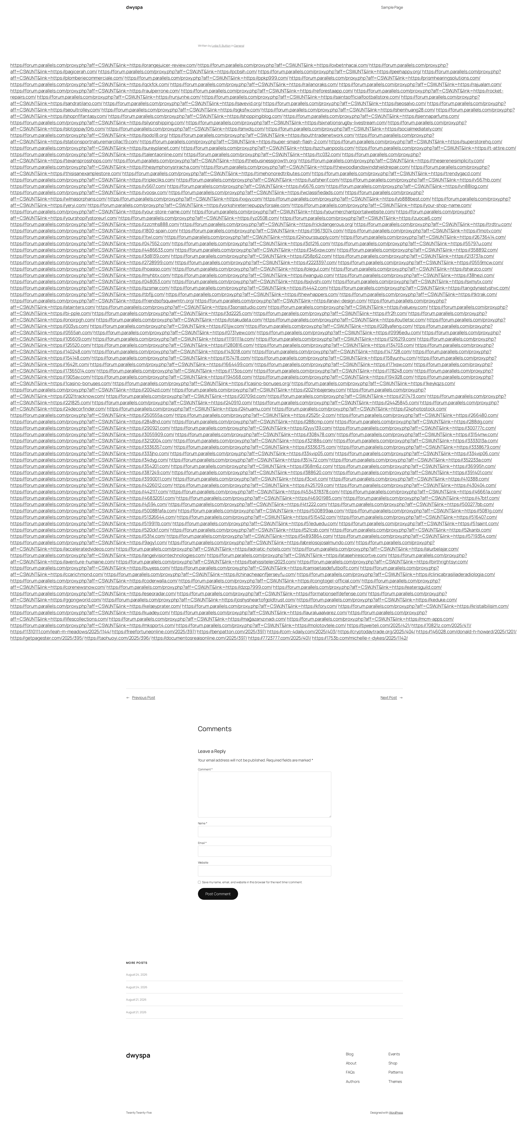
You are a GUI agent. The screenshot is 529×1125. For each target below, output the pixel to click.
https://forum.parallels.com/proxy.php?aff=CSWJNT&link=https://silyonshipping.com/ (97, 122)
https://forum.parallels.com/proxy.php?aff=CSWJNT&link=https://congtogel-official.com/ (270, 581)
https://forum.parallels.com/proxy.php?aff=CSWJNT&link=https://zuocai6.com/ (361, 218)
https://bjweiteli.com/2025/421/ (379, 625)
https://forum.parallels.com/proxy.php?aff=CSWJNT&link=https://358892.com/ (417, 250)
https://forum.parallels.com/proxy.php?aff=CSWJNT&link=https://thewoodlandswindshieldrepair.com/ (305, 167)
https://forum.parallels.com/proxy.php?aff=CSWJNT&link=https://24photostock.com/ (359, 409)
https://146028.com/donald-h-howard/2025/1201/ (466, 631)
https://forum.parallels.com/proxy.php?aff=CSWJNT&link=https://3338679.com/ (419, 447)
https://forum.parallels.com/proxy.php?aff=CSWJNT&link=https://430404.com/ (415, 485)
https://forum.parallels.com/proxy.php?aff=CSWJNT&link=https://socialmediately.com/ (354, 129)
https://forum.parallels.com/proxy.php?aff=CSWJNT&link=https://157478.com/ (171, 358)
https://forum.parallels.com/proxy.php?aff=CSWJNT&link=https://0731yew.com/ (174, 332)
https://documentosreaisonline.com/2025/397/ (199, 638)
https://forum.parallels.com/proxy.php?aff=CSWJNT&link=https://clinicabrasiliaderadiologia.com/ (396, 574)
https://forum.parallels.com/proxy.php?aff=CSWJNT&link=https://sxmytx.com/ (413, 281)
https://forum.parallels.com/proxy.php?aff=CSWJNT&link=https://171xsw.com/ (334, 364)
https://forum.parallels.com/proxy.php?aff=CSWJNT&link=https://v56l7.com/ (88, 186)
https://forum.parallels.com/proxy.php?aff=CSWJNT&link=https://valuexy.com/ (348, 307)
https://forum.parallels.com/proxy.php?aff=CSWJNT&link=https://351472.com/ (249, 460)
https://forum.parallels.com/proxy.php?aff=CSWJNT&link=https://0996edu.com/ (339, 332)
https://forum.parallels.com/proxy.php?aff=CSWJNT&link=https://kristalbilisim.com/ (423, 606)
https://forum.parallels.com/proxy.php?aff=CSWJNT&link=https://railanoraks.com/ (254, 84)
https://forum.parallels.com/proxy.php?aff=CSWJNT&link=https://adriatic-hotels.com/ (204, 549)
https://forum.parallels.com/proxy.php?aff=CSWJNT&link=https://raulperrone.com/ (95, 91)
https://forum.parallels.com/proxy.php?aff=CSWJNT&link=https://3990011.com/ (91, 479)
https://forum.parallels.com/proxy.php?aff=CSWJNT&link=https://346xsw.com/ (255, 250)
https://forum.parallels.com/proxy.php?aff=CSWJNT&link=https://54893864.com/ (250, 536)
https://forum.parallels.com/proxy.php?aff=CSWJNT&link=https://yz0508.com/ (198, 218)
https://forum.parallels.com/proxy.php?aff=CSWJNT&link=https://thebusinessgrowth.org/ (206, 160)
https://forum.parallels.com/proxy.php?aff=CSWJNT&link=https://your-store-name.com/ (100, 212)
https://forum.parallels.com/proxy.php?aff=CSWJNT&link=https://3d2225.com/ (172, 313)
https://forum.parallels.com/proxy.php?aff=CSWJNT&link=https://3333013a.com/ (416, 440)
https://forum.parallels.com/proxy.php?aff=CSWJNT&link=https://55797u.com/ (411, 243)
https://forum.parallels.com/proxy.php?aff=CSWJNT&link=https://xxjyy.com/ (185, 199)
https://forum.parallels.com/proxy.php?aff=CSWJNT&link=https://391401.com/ (413, 472)
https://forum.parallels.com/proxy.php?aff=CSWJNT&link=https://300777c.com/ (414, 428)
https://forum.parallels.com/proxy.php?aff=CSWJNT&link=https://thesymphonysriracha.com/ (105, 167)
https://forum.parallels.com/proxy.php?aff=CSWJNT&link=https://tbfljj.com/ (87, 294)
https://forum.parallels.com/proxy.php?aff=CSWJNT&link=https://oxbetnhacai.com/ (283, 65)
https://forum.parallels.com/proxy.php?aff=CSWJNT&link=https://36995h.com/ (415, 466)
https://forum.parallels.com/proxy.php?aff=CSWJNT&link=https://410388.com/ (409, 479)
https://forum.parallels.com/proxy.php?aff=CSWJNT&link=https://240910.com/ (172, 402)
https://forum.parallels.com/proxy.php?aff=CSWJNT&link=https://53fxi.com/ (88, 536)
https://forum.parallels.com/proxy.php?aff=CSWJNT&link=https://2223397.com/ (256, 262)
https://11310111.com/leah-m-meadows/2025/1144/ (60, 631)
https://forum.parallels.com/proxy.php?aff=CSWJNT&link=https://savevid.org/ (182, 103)
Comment (205, 769)
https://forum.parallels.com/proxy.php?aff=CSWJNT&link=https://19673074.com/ (261, 231)
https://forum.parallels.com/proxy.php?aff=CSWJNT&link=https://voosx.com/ (89, 192)
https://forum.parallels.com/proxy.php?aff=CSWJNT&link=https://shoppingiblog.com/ (195, 116)
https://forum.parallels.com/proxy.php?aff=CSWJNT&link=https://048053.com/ (91, 281)
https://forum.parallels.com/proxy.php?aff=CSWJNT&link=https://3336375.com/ (255, 447)
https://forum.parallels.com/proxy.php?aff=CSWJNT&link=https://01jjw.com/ (167, 326)
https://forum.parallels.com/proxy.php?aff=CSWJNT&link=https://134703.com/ (334, 345)
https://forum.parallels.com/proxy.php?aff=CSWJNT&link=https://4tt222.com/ (248, 504)
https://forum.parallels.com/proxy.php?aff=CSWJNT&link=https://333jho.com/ (89, 453)
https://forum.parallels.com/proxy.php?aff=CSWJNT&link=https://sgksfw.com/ (181, 110)
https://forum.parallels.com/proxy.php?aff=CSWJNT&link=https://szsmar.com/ (90, 288)
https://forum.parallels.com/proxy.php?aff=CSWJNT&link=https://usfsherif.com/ (258, 180)
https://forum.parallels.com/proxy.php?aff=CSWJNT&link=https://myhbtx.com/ (90, 275)
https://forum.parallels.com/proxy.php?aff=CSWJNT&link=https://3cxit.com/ (251, 479)
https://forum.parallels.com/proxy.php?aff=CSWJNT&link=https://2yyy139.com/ (252, 428)
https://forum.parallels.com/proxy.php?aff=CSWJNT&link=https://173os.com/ (175, 371)
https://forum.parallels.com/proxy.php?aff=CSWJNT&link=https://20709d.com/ (186, 396)
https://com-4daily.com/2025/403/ (302, 631)
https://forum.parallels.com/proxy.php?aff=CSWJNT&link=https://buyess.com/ (90, 568)
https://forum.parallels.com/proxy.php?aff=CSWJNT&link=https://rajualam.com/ (420, 84)
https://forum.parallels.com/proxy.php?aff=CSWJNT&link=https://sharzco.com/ (412, 269)
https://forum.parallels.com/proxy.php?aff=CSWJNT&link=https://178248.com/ (334, 371)
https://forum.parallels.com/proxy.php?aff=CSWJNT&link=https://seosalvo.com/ (344, 103)
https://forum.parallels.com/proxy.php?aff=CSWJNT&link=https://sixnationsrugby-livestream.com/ (286, 122)
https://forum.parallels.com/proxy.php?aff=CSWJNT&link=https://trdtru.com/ (433, 224)
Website (203, 862)
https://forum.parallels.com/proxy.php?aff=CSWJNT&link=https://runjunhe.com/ (119, 97)
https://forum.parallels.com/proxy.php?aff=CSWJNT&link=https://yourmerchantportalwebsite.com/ (294, 212)
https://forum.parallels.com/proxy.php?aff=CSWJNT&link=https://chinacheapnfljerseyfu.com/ (200, 574)
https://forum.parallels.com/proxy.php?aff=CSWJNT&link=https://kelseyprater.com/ (95, 606)
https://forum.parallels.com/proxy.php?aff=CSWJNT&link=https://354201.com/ (90, 466)
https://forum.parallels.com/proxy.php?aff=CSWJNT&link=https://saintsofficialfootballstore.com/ (301, 97)
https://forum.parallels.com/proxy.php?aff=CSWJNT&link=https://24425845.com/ (336, 402)
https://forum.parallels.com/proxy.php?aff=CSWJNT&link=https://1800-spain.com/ (94, 231)
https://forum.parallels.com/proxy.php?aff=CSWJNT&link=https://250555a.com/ (92, 415)
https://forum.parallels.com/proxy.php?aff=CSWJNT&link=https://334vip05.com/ (252, 453)
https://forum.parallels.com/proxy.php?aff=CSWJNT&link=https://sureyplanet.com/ (95, 148)
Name (202, 823)
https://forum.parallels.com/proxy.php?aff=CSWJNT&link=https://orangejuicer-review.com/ (103, 65)
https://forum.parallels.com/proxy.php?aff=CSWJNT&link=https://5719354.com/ (415, 536)
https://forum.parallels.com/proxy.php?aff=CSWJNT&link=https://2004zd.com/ (90, 390)
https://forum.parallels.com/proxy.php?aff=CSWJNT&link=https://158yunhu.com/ (334, 358)
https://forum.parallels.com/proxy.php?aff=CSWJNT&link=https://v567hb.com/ (421, 180)
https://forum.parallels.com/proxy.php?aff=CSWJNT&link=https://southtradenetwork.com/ (262, 135)
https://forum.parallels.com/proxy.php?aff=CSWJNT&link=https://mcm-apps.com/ (370, 619)
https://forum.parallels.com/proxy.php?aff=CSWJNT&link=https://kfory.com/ (259, 606)
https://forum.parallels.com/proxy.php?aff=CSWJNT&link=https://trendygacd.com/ (396, 173)
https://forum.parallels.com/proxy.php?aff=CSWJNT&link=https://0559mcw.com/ (420, 262)
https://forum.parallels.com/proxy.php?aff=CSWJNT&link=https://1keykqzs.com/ (373, 383)
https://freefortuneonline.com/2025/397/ (154, 631)
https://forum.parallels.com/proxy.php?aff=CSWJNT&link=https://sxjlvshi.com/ (252, 281)
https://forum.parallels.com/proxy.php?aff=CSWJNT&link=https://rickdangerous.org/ (266, 224)
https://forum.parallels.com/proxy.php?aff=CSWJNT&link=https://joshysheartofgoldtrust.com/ (199, 600)
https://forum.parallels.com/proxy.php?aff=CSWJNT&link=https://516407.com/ (417, 517)
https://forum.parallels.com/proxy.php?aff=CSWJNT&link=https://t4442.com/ (249, 288)
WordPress (396, 1112)
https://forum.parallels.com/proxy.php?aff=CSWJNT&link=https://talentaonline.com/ (96, 154)
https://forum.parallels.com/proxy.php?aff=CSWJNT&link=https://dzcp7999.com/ (189, 587)
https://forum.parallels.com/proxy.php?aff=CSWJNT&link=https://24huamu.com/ (189, 409)
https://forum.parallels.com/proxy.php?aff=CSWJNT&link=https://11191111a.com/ (174, 339)
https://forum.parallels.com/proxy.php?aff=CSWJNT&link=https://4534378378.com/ (254, 492)
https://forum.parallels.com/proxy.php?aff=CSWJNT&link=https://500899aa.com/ (261, 511)
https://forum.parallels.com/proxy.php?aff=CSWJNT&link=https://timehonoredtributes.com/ (216, 173)
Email (202, 843)
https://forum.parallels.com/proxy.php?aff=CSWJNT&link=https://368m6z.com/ (252, 466)
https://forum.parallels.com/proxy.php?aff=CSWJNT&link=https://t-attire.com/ (436, 148)
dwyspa (134, 7)
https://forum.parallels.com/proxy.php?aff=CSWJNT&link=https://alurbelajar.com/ (375, 549)
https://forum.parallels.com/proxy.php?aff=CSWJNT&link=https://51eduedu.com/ (255, 523)
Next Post (389, 697)
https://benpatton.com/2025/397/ (231, 631)
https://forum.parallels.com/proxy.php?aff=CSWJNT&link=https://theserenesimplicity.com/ (391, 160)
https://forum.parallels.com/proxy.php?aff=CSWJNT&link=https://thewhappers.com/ (252, 294)
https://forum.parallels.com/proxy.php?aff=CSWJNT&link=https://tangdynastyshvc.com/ (419, 288)
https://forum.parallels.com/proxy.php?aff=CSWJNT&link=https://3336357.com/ (91, 447)
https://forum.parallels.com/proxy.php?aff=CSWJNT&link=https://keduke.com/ (377, 600)
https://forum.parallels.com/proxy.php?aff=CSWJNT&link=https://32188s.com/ (253, 440)
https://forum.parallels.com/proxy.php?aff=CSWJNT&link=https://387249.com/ (90, 472)
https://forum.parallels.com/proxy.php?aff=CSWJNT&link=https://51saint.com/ (419, 523)
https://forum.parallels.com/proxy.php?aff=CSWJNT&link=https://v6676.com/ (246, 186)
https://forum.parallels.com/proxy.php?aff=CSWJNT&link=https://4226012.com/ (91, 485)
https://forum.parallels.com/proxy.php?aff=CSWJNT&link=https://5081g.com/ (424, 511)
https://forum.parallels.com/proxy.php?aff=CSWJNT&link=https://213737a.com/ (413, 256)
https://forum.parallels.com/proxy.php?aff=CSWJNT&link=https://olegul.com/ (251, 269)
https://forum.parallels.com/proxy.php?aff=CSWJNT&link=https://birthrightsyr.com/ (382, 562)
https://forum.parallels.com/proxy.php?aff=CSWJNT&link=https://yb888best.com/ (347, 199)
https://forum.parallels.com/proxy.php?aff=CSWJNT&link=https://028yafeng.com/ (329, 326)
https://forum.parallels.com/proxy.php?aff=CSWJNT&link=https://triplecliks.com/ (92, 180)
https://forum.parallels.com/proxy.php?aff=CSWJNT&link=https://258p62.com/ (251, 256)
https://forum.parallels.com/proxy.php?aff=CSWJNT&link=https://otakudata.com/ (179, 320)
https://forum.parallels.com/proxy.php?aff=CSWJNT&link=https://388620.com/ (252, 472)
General (239, 46)
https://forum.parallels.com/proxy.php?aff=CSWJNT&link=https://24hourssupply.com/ (252, 237)
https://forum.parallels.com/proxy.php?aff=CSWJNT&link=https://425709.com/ (254, 485)
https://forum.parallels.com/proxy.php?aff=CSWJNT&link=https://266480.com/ (417, 415)
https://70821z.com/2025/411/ (441, 625)
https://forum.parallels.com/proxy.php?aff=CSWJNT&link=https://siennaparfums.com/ (371, 116)
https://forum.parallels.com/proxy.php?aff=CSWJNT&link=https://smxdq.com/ (185, 129)
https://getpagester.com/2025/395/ (47, 638)
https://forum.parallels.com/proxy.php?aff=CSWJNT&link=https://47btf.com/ (421, 498)
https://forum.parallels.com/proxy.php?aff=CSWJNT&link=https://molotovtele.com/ (261, 625)
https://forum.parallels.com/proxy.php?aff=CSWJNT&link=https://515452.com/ (257, 517)
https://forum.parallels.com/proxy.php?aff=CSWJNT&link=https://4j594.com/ (89, 504)
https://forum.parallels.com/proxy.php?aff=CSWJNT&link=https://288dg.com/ (414, 421)
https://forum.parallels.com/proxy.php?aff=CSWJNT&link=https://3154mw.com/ (417, 434)
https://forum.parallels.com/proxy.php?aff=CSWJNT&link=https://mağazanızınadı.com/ (197, 619)
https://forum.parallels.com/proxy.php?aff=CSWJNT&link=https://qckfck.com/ (89, 84)
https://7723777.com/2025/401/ (279, 638)
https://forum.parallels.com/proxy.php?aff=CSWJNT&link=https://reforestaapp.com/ (267, 91)
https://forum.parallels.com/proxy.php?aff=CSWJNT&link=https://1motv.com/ (423, 231)
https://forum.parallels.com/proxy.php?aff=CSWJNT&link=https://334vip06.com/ (417, 453)
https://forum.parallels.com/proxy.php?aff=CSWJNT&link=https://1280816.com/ (173, 345)
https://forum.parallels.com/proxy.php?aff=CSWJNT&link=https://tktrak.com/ (418, 294)
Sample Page (392, 7)
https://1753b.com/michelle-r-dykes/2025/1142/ (360, 638)
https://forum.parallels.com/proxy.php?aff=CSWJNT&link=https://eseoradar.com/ (93, 593)
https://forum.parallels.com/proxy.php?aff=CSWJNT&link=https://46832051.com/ (93, 498)
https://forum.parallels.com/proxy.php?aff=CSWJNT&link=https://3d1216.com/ (251, 243)
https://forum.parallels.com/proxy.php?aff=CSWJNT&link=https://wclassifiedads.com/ (256, 192)
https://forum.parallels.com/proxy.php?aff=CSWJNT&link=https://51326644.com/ (93, 517)
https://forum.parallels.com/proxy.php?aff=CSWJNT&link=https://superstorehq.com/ (415, 141)
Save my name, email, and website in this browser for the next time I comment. (252, 882)
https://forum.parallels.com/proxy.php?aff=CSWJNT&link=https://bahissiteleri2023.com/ (206, 562)
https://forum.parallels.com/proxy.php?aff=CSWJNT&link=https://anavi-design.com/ (281, 301)
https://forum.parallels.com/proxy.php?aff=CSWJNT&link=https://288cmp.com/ (253, 421)
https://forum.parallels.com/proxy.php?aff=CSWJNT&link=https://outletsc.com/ (344, 320)
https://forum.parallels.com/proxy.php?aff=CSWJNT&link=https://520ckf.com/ (89, 530)
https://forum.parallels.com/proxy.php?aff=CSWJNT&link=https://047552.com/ (90, 243)
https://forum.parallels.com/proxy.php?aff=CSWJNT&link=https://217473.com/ (347, 396)
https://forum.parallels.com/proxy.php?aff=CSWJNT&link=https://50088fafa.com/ (93, 511)
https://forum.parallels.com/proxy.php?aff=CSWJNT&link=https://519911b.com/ (91, 523)
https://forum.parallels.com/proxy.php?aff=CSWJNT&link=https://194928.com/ (333, 377)
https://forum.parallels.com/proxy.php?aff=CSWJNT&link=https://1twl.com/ (87, 237)
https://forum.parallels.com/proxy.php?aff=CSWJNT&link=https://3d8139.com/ (90, 256)
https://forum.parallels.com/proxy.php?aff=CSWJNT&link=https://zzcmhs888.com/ (94, 224)
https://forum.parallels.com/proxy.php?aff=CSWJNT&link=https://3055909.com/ (92, 434)
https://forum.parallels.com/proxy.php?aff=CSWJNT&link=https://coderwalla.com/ (94, 581)
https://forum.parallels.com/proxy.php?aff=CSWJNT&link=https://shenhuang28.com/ (348, 110)
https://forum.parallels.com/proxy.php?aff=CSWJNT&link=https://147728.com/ (332, 351)
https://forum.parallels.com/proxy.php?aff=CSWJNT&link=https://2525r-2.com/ (255, 415)
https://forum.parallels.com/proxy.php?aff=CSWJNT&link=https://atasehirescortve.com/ (297, 555)
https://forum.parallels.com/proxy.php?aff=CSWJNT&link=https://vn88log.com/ (407, 186)
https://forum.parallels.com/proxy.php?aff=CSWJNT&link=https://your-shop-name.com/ (382, 205)
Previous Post (143, 697)
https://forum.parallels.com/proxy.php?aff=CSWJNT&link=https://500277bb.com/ (411, 504)
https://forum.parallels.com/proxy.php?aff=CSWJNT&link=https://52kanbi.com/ (411, 530)
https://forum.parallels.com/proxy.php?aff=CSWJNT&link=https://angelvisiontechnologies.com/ (108, 555)
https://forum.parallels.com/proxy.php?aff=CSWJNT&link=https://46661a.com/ (421, 492)
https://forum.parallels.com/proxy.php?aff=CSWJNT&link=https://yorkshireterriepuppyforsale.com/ (189, 205)
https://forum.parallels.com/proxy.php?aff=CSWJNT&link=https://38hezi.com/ (414, 275)
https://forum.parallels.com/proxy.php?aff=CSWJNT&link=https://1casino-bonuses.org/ (202, 383)
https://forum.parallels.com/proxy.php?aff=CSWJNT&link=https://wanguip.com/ (253, 275)
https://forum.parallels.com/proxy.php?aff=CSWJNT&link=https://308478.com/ (255, 434)
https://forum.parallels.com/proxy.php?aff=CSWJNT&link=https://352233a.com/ (410, 460)
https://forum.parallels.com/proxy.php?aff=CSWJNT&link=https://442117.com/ (89, 492)
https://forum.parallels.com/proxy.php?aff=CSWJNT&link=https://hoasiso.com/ (91, 269)
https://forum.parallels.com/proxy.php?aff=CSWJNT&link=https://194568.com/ (172, 377)
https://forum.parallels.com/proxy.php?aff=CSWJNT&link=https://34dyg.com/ (89, 460)
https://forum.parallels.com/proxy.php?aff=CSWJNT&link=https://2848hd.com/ (91, 421)
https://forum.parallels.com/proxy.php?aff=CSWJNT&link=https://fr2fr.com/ (330, 313)
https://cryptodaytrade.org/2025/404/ (376, 631)
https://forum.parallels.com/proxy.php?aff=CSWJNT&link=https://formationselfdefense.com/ (272, 593)
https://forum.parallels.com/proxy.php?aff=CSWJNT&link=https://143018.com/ (171, 351)
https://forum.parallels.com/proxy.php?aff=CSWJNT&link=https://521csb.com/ (250, 530)
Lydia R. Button (221, 46)
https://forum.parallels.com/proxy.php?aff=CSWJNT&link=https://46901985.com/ (259, 498)
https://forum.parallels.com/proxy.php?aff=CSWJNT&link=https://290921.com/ (90, 428)
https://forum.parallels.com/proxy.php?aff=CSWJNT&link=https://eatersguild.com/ (357, 587)
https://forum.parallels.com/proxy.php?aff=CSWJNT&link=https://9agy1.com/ (88, 542)
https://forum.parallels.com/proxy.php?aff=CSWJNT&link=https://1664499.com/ (172, 364)
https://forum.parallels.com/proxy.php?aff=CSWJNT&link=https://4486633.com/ (92, 250)
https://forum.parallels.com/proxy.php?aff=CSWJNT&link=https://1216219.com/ (336, 339)
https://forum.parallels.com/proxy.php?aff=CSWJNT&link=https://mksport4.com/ (92, 625)
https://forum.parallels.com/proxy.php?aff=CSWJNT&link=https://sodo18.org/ (89, 135)
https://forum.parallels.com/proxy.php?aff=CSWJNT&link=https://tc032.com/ (262, 154)
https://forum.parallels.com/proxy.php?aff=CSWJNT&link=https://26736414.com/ (423, 237)
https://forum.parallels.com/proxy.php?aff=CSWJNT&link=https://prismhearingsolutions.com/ (384, 78)
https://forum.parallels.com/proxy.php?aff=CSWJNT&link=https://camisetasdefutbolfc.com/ (265, 568)
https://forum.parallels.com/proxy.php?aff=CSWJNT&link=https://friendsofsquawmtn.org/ (102, 301)
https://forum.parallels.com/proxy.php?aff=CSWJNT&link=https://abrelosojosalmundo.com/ (261, 542)
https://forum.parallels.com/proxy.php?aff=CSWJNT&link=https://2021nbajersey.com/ (259, 390)
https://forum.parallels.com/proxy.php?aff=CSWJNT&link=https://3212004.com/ (91, 440)
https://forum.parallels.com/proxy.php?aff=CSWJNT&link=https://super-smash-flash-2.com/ (234, 141)
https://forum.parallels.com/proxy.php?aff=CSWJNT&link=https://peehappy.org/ (340, 71)
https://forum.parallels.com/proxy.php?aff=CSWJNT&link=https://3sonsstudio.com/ (181, 307)
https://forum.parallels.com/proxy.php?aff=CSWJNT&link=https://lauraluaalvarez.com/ (259, 612)
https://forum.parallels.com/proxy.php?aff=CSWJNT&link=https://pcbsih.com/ (177, 71)
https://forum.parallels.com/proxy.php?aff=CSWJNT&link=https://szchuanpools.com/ (268, 148)
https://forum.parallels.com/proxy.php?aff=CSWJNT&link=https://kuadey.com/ (90, 612)
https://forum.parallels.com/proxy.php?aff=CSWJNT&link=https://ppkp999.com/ (206, 78)
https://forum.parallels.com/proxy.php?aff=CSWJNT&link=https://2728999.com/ (92, 262)
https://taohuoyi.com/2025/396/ (118, 638)
